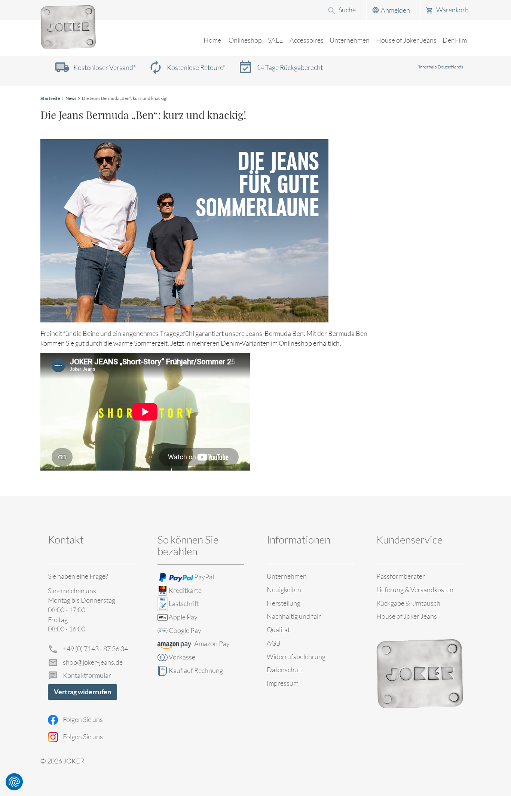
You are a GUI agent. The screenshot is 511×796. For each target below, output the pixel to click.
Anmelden (395, 10)
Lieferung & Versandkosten (414, 589)
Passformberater (400, 576)
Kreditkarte (185, 590)
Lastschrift (184, 603)
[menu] (255, 45)
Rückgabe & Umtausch (408, 603)
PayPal (204, 577)
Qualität (278, 629)
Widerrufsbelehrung (296, 656)
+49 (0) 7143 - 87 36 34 (95, 649)
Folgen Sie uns (83, 719)
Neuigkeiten (284, 589)
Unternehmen (287, 576)
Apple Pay (183, 617)
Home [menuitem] (212, 40)
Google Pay (185, 630)
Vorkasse (182, 657)
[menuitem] (245, 40)
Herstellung (283, 603)
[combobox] (344, 10)
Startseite (50, 98)
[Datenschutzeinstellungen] (14, 781)
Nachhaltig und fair (294, 616)
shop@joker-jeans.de (93, 662)
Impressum (283, 683)
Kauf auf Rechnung (196, 670)
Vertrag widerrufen (82, 692)
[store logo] (68, 27)
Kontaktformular (87, 675)
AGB (274, 643)
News (70, 98)
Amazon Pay (212, 643)
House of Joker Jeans (406, 616)
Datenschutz (285, 669)
